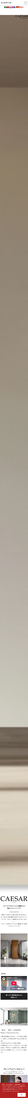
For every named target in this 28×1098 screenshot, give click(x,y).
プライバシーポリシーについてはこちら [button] (10, 1091)
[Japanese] (22, 8)
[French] (15, 8)
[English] (13, 8)
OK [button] (22, 1095)
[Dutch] (10, 8)
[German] (17, 8)
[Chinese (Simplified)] (8, 8)
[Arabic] (5, 8)
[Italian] (20, 8)
